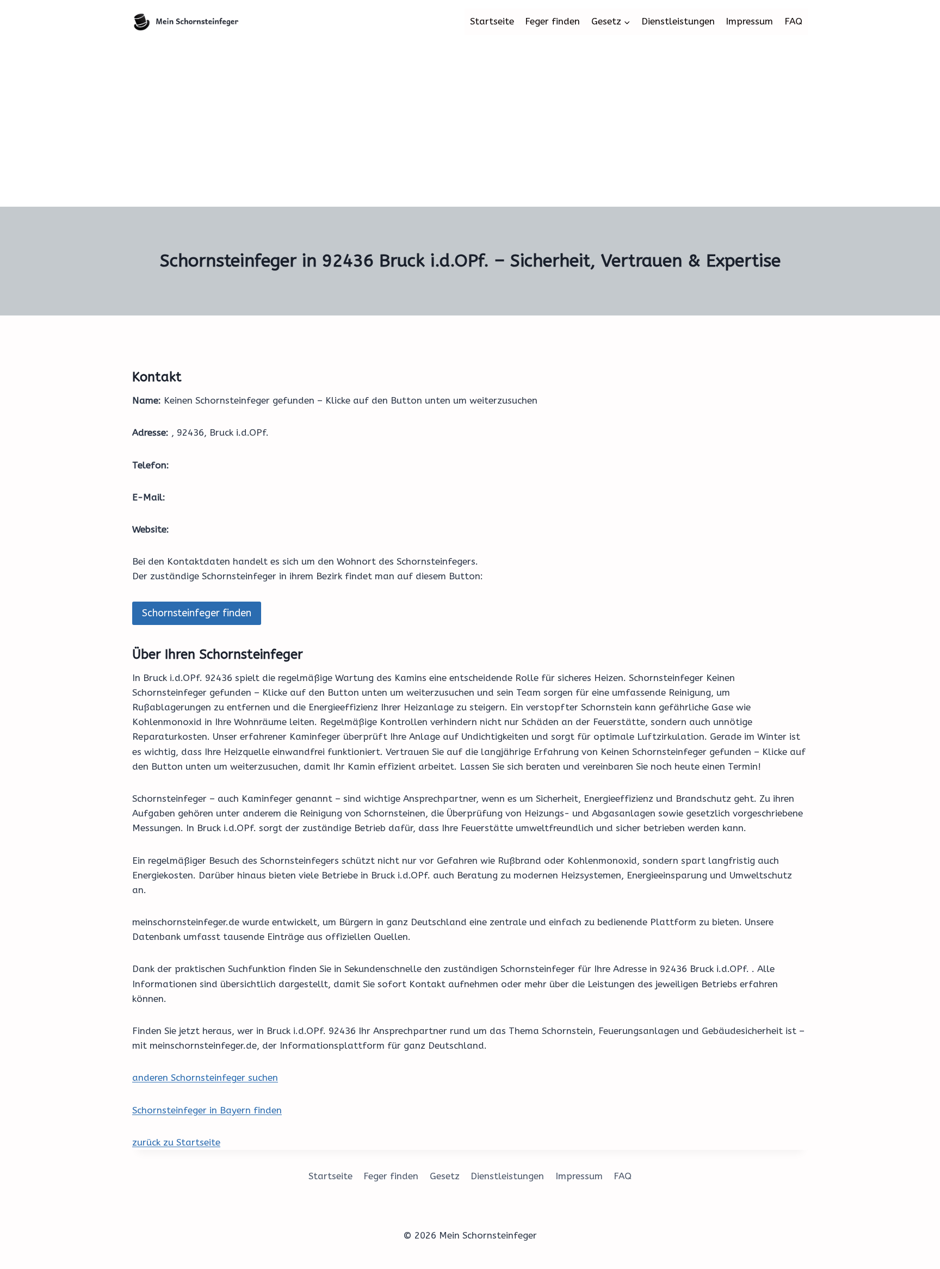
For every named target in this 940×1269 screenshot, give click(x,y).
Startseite (492, 21)
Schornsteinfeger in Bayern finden (207, 1110)
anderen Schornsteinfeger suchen (205, 1077)
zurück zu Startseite (176, 1142)
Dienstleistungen (678, 21)
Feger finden (552, 21)
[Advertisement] (470, 125)
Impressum (749, 21)
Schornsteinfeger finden (196, 613)
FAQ (793, 21)
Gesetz (445, 1176)
